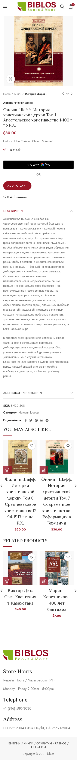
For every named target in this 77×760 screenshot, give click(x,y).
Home (6, 94)
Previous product (63, 94)
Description (13, 211)
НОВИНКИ (38, 747)
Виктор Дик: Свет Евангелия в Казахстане (20, 597)
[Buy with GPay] (38, 165)
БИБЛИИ (15, 743)
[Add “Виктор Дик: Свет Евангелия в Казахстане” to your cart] (7, 581)
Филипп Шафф (23, 103)
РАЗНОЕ (60, 743)
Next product (72, 94)
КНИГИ (28, 743)
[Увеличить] (10, 79)
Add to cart (17, 186)
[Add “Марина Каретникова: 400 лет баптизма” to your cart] (44, 581)
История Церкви (36, 94)
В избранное (17, 197)
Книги (17, 94)
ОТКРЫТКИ (44, 743)
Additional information (22, 393)
